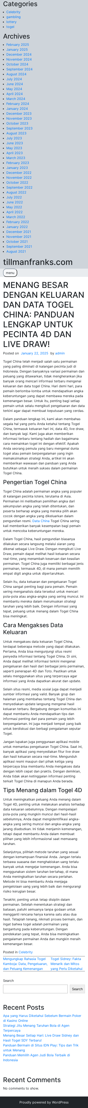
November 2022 (19, 177)
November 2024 (19, 59)
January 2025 (17, 49)
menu (10, 273)
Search (8, 981)
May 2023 (14, 148)
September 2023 (19, 128)
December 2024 (19, 54)
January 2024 (17, 109)
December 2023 (19, 113)
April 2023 (14, 153)
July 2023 (14, 138)
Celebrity (13, 12)
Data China (41, 521)
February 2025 (17, 44)
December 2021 (18, 232)
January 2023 (17, 168)
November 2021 (18, 237)
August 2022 (16, 192)
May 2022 (14, 207)
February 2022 (17, 222)
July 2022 (14, 197)
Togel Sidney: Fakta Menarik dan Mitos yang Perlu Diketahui (66, 964)
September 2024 (19, 69)
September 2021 (19, 246)
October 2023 (17, 123)
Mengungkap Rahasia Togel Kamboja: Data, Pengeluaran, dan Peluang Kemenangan (25, 964)
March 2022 (15, 217)
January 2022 (17, 227)
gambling (13, 17)
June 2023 (14, 143)
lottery (11, 22)
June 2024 (14, 84)
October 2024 (17, 64)
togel (10, 27)
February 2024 (17, 104)
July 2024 (14, 79)
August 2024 (16, 74)
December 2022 (19, 173)
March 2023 (15, 158)
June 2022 (14, 202)
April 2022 (14, 212)
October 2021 (17, 241)
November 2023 (19, 118)
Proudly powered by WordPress (44, 1102)
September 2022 (19, 187)
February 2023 (17, 163)
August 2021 (16, 251)
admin (60, 353)
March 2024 (15, 99)
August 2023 (16, 133)
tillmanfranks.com (38, 262)
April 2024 (14, 94)
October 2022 (17, 182)
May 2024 (14, 89)
